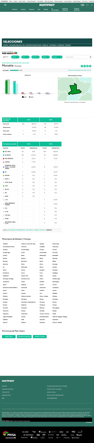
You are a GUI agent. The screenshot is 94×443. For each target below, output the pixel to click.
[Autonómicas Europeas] (15, 57)
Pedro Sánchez (59, 1)
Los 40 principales (35, 432)
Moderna (34, 437)
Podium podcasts (43, 437)
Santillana (43, 432)
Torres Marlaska (31, 1)
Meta (10, 1)
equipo (4, 386)
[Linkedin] (87, 66)
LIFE (39, 9)
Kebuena (78, 435)
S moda (58, 437)
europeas (68, 45)
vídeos (46, 9)
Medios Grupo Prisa (10, 438)
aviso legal (51, 392)
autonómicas (53, 45)
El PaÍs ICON (51, 437)
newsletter (6, 395)
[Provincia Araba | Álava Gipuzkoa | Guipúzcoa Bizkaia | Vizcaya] (45, 57)
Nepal (15, 1)
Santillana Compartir (53, 432)
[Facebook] (82, 66)
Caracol (80, 432)
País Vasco (29, 230)
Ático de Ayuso (49, 1)
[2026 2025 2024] (25, 57)
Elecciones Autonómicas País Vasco (15, 63)
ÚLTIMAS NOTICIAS (77, 9)
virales (31, 9)
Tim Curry (84, 1)
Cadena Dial (58, 435)
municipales (61, 45)
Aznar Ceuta (22, 1)
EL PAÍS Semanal (65, 435)
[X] (84, 66)
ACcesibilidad (52, 398)
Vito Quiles (40, 1)
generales (45, 45)
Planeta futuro (71, 435)
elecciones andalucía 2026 (17, 45)
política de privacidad (55, 395)
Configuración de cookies (57, 386)
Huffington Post (29, 435)
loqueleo (67, 437)
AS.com (67, 432)
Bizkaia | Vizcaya (39, 230)
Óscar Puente (68, 1)
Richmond (25, 437)
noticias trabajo (65, 9)
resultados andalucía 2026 (33, 45)
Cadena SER (61, 432)
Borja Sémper (77, 1)
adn (73, 432)
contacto (5, 392)
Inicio (6, 56)
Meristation (76, 437)
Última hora (82, 5)
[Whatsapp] (90, 66)
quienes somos (7, 389)
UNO (39, 435)
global (23, 9)
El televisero (55, 9)
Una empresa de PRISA (10, 433)
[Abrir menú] (5, 5)
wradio (44, 435)
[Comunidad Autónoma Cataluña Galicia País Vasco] (35, 57)
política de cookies (54, 389)
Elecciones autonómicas (16, 230)
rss (3, 398)
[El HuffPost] (47, 5)
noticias (5, 45)
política (14, 9)
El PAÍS (26, 432)
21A (14, 53)
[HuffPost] (8, 380)
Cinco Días (51, 435)
